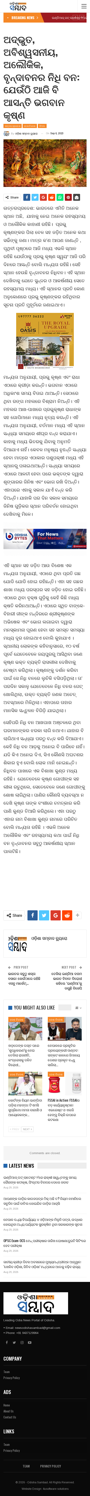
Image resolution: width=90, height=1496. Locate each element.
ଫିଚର (42, 126)
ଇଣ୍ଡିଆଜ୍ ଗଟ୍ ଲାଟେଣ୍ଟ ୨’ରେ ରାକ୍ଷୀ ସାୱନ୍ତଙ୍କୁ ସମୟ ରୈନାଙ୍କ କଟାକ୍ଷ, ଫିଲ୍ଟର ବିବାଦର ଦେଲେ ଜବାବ (39, 1180)
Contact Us (9, 1417)
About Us (8, 1411)
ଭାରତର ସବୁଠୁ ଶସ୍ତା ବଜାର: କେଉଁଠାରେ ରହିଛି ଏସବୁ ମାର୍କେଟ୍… (24, 978)
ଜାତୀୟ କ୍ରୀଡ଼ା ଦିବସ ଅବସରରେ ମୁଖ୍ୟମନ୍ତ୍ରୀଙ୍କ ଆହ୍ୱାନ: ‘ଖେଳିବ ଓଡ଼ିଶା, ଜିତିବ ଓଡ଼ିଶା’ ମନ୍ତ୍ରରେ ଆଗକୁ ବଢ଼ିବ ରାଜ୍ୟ (42, 1264)
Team (6, 1371)
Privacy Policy (11, 1377)
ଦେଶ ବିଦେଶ (29, 126)
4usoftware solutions (56, 1488)
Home (6, 1405)
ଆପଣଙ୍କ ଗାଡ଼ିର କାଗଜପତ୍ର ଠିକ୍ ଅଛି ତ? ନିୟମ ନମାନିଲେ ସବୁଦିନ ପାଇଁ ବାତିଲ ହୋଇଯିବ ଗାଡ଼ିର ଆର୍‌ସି (42, 1201)
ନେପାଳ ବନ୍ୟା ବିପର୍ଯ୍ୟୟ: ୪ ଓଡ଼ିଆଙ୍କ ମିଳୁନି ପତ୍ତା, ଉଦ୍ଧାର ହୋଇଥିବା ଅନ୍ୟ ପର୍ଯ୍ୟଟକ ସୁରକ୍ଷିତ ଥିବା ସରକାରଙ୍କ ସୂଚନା (42, 1222)
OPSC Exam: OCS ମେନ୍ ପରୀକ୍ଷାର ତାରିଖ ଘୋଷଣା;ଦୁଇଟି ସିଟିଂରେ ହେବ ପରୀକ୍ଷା (44, 1243)
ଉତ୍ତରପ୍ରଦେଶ (12, 126)
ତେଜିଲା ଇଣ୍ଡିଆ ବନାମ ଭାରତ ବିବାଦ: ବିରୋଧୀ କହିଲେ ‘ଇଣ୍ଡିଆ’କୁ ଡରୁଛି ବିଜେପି (66, 980)
